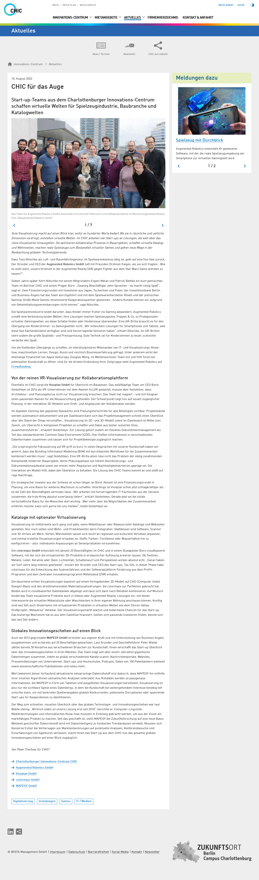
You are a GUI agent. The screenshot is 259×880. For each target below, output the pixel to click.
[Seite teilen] (19, 831)
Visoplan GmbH (26, 773)
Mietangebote (106, 17)
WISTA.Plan (69, 5)
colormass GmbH (27, 779)
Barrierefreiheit (98, 852)
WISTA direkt (226, 5)
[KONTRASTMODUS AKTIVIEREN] (252, 5)
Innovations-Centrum (71, 17)
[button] (10, 831)
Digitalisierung (23, 801)
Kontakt (137, 852)
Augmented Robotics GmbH (34, 767)
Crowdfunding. (21, 366)
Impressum (57, 852)
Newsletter (152, 852)
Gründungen (47, 801)
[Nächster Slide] (162, 225)
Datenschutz (76, 852)
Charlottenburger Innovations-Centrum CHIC (46, 761)
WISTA (55, 5)
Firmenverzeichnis (163, 17)
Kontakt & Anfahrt (198, 17)
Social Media (120, 852)
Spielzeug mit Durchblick (199, 140)
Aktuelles (132, 17)
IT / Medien (84, 801)
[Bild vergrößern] (88, 163)
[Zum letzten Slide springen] (14, 225)
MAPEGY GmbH (26, 785)
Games (66, 801)
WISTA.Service (88, 5)
